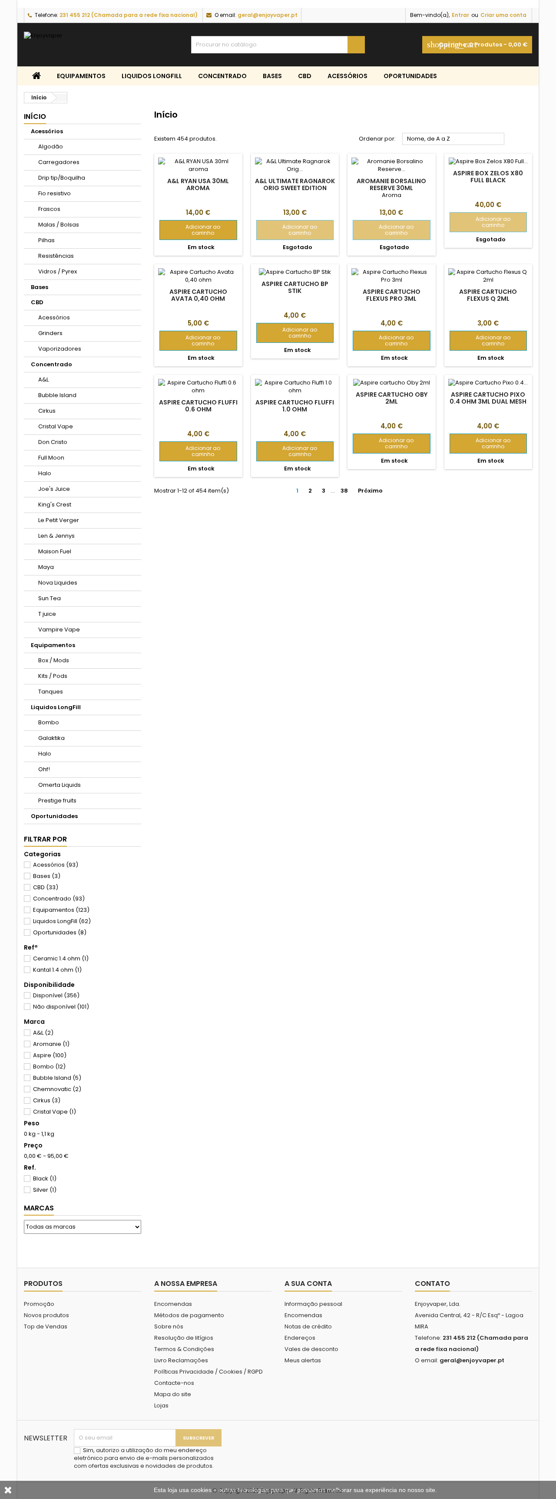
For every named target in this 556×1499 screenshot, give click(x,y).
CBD (304, 76)
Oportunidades (410, 76)
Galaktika (51, 738)
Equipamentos (81, 76)
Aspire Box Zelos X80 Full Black (488, 176)
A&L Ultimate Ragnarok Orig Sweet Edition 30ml (295, 188)
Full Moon (51, 458)
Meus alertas (303, 1360)
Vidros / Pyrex (57, 271)
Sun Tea (49, 598)
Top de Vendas (45, 1326)
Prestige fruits (57, 800)
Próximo (374, 491)
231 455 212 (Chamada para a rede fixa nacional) (129, 15)
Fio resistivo (54, 193)
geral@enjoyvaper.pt (268, 15)
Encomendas (173, 1304)
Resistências (56, 256)
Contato (432, 1284)
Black (44, 1178)
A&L (43, 379)
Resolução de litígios (183, 1338)
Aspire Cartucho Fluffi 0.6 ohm (198, 406)
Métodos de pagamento (189, 1315)
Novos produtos (46, 1315)
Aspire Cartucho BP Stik (294, 287)
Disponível (56, 995)
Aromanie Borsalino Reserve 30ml (391, 184)
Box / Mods (53, 660)
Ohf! (44, 769)
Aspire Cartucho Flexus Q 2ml (488, 295)
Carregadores (58, 162)
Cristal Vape (55, 426)
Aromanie (51, 1044)
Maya (46, 567)
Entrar (460, 15)
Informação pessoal (313, 1304)
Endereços (300, 1338)
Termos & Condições (184, 1349)
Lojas (161, 1405)
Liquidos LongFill (152, 76)
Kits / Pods (52, 676)
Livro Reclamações (181, 1360)
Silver (44, 1190)
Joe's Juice (54, 489)
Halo (44, 473)
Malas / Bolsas (58, 224)
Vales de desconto (311, 1349)
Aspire (49, 1055)
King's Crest (54, 504)
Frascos (49, 209)
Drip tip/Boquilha (61, 178)
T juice (47, 614)
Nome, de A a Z (453, 139)
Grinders (50, 333)
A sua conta (308, 1284)
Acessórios (347, 76)
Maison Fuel (54, 551)
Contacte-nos (174, 1383)
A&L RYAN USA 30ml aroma (198, 184)
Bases (272, 76)
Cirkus (47, 411)
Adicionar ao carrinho (192, 230)
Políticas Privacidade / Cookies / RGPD (208, 1372)
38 (344, 491)
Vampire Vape (59, 629)
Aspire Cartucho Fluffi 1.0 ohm (294, 406)
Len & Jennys (56, 536)
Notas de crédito (308, 1326)
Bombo (48, 722)
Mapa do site (172, 1394)
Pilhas (46, 240)
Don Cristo (52, 442)
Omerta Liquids (59, 785)
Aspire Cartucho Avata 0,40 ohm (198, 295)
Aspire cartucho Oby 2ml (391, 398)
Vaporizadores (59, 349)
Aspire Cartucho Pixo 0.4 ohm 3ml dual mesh (488, 398)
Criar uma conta (503, 15)
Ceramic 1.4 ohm (61, 958)
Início (35, 117)
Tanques (50, 691)
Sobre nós (168, 1326)
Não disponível (61, 1007)
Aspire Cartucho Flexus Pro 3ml (391, 295)
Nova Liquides (57, 583)
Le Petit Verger (58, 520)
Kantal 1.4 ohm (57, 970)
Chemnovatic (57, 1089)
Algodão (50, 146)
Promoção (39, 1304)
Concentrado (222, 76)
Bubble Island (57, 395)
